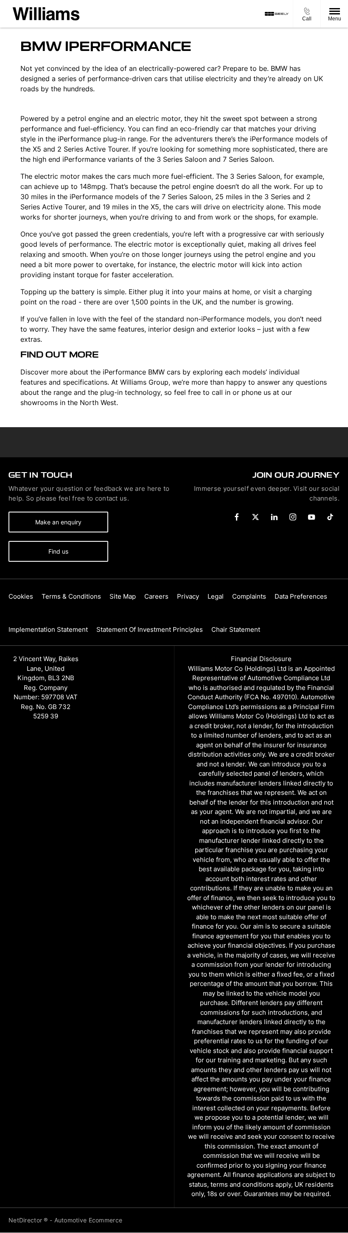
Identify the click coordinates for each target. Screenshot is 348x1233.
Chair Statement (235, 629)
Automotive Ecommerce (88, 1220)
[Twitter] (255, 517)
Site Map (122, 596)
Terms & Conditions (71, 596)
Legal (216, 596)
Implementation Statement (48, 629)
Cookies (20, 596)
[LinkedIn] (274, 517)
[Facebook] (237, 517)
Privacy (188, 596)
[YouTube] (311, 517)
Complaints (249, 596)
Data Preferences (301, 596)
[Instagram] (293, 517)
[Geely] (277, 14)
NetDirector (26, 1220)
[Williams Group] (46, 13)
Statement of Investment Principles (149, 629)
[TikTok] (330, 517)
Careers (156, 596)
